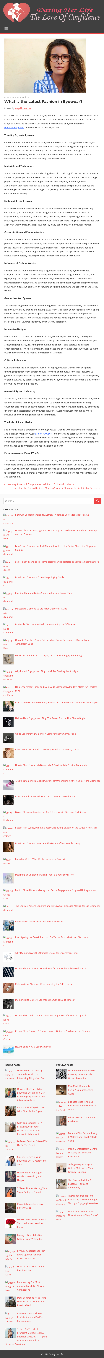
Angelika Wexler (23, 108)
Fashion (25, 97)
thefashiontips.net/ (14, 127)
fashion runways (43, 433)
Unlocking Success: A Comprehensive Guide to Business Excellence (40, 484)
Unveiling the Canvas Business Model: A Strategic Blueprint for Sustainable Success (56, 488)
